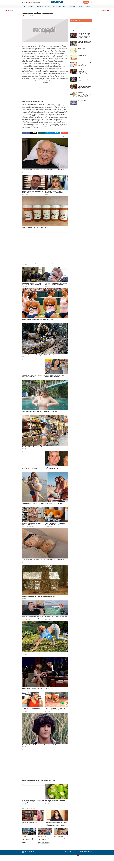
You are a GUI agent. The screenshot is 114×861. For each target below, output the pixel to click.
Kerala (48, 819)
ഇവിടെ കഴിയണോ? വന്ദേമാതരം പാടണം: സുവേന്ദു (60, 837)
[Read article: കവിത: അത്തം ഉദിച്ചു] (73, 57)
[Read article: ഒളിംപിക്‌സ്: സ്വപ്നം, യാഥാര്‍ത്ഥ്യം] (73, 102)
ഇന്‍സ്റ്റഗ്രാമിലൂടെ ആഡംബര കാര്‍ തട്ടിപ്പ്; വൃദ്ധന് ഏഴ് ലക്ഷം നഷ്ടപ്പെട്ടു (84, 79)
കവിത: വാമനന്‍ (81, 48)
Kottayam (31, 9)
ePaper (86, 2)
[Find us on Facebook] (22, 2)
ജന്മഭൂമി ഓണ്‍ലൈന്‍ (29, 15)
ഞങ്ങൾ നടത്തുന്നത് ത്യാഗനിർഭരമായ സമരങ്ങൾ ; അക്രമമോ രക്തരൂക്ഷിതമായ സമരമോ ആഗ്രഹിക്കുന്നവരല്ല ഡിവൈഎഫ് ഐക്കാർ (57, 824)
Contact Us (70, 851)
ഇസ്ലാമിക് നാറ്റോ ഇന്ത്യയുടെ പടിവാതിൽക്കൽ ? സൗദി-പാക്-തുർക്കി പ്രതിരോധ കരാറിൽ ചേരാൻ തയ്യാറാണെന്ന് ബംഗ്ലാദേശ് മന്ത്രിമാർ (85, 36)
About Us (66, 851)
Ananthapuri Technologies (32, 852)
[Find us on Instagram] (24, 2)
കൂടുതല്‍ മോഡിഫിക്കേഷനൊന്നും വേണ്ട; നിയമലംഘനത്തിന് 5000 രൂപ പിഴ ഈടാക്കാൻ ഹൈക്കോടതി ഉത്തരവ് (29, 839)
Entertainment (56, 6)
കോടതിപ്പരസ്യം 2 (73, 26)
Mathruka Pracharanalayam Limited (28, 851)
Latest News (30, 6)
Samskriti (81, 6)
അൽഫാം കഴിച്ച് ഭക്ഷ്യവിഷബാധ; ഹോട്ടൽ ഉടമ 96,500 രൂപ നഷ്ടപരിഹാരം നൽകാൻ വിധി (84, 87)
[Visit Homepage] (57, 2)
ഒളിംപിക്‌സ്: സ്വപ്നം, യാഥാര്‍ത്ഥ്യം (82, 101)
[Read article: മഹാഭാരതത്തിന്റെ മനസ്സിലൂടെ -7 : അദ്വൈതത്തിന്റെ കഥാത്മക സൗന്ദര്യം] (73, 43)
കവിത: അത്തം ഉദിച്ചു (82, 55)
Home (23, 9)
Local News (72, 6)
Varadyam (25, 819)
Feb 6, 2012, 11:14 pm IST (39, 15)
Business (88, 6)
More (64, 6)
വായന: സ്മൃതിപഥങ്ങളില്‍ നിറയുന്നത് (30, 822)
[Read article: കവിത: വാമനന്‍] (73, 50)
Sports (47, 6)
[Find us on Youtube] (29, 2)
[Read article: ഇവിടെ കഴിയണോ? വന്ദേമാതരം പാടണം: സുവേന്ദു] (61, 831)
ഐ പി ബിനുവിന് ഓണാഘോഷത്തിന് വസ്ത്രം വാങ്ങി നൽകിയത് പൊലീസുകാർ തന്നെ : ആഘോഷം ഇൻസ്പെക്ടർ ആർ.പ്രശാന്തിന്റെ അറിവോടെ (44, 840)
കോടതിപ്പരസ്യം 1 (73, 24)
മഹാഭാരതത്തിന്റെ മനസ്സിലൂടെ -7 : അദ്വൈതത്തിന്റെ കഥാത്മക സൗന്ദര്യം (85, 43)
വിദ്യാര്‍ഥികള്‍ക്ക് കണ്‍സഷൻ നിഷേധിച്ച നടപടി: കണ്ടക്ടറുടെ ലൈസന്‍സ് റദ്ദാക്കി (84, 64)
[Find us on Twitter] (26, 2)
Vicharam (39, 6)
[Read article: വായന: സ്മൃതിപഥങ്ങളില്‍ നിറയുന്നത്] (33, 815)
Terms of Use (75, 851)
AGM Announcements (88, 851)
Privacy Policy (81, 851)
